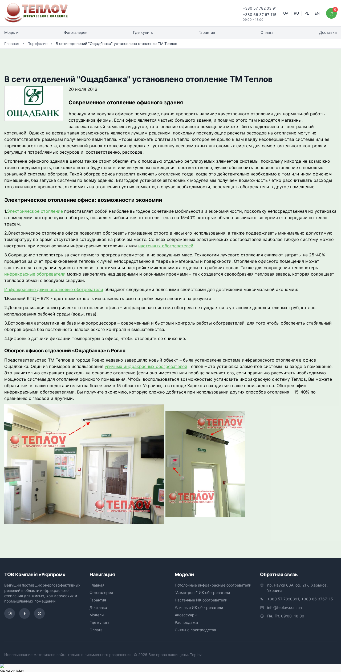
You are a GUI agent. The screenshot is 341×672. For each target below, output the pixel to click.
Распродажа (186, 622)
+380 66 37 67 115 (260, 14)
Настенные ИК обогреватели (201, 600)
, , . (298, 588)
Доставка (328, 32)
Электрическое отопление (35, 211)
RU (296, 13)
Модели (11, 32)
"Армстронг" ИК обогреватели (202, 592)
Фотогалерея (75, 32)
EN (317, 13)
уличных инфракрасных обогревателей (146, 366)
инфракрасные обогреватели (35, 274)
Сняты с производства (195, 630)
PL (307, 13)
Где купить (143, 32)
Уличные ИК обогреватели (199, 607)
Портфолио (37, 43)
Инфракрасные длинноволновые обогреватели (53, 289)
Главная (11, 43)
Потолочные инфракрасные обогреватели (213, 585)
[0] (331, 13)
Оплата (267, 32)
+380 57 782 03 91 (260, 8)
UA (285, 13)
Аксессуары (186, 615)
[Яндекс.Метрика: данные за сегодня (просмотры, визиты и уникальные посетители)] (11, 668)
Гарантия (206, 32)
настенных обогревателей (165, 245)
